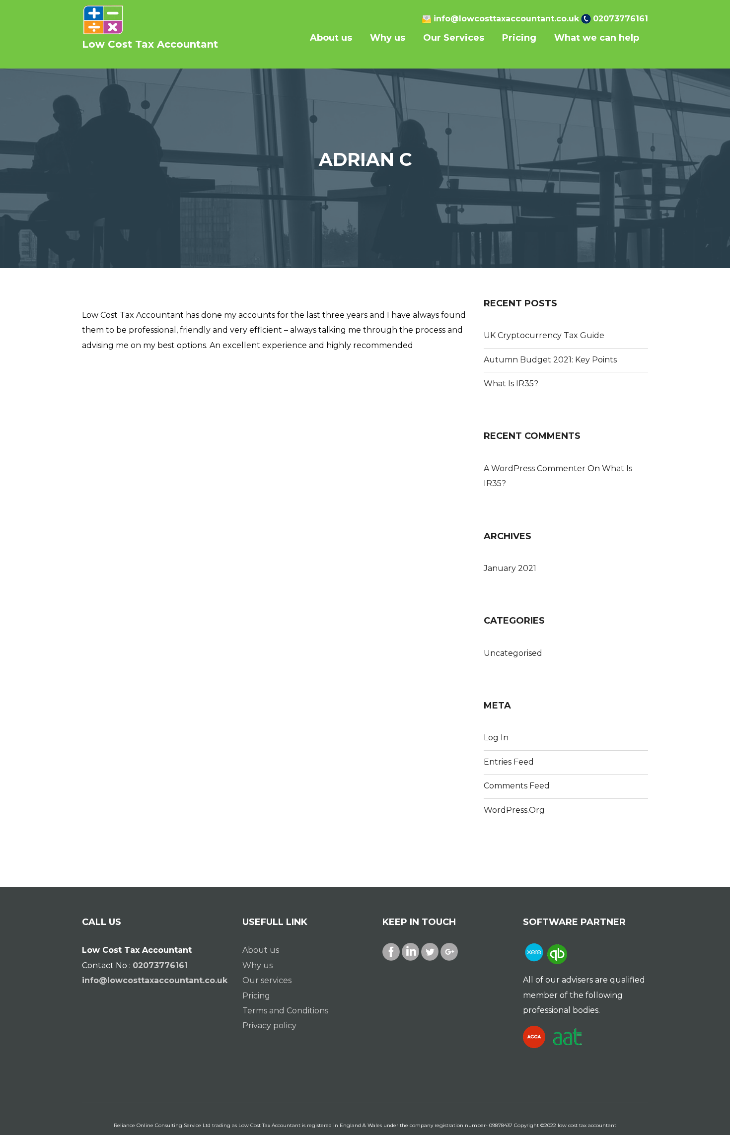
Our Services (453, 37)
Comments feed (517, 785)
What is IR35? (511, 383)
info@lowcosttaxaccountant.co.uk (506, 18)
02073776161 (620, 18)
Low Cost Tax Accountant (150, 44)
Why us (387, 37)
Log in (496, 737)
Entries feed (509, 762)
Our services (267, 980)
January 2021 (510, 568)
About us (331, 37)
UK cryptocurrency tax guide (544, 335)
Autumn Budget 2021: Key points (550, 359)
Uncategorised (513, 653)
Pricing (519, 37)
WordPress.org (514, 810)
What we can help (596, 37)
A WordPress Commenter (534, 468)
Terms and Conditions (285, 1010)
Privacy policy (269, 1025)
